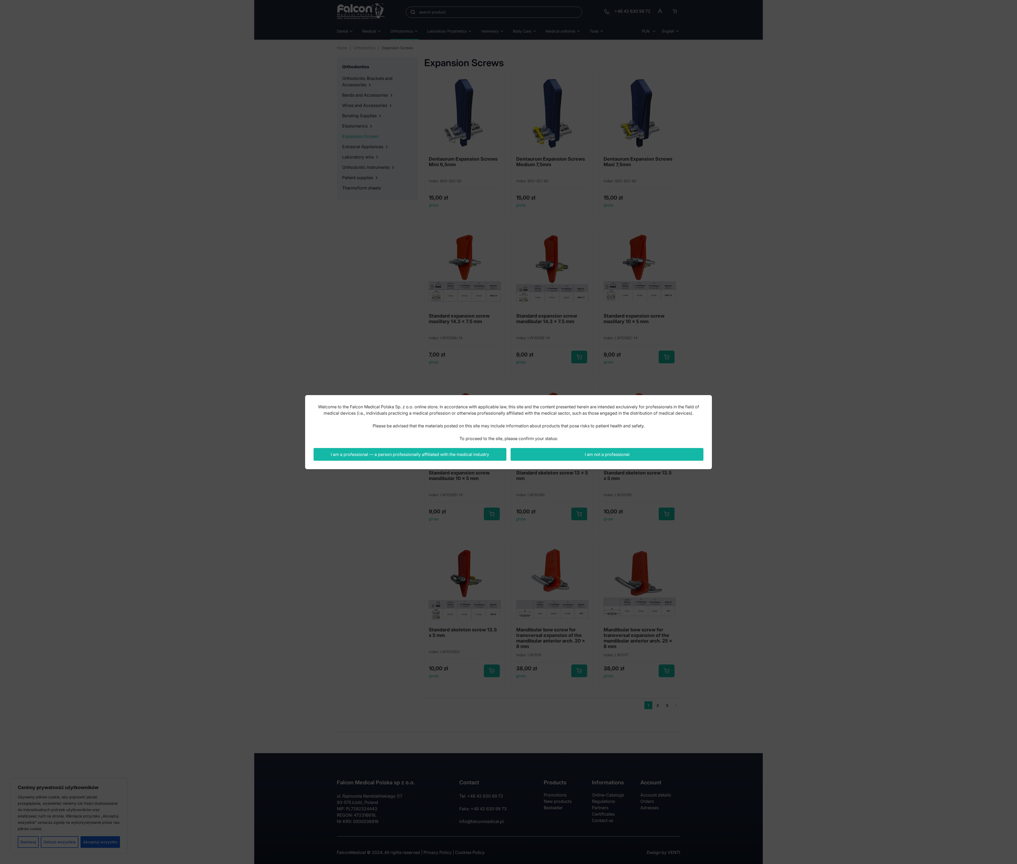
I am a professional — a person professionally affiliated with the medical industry (410, 454)
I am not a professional (607, 454)
